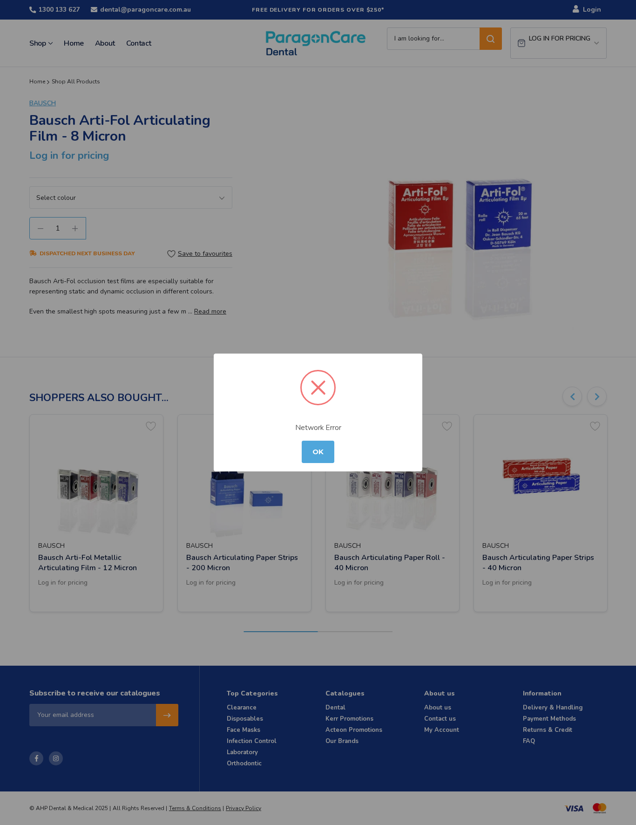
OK (318, 452)
